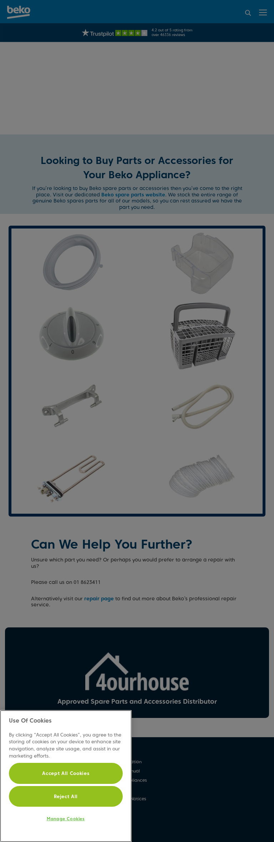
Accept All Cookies (65, 773)
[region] (66, 776)
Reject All (66, 796)
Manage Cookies (66, 818)
